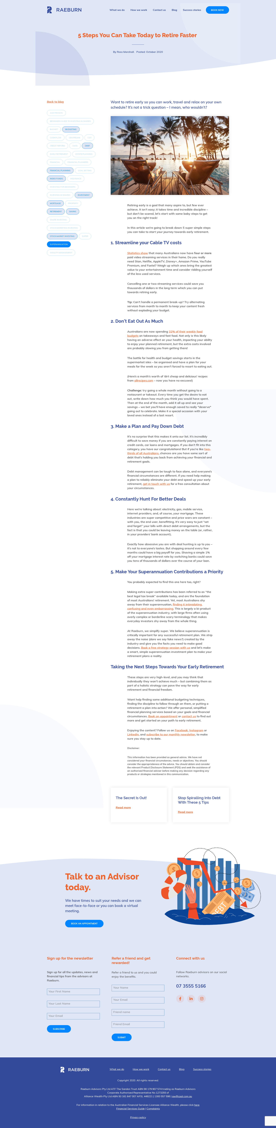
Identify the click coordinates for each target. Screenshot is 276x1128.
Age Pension (56, 113)
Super (85, 236)
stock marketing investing (64, 228)
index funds (56, 179)
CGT (89, 138)
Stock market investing (62, 236)
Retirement (56, 212)
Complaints (153, 1109)
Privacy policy (138, 1117)
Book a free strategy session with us (165, 648)
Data (75, 146)
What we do (117, 10)
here (196, 1105)
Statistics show (137, 253)
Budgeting (71, 129)
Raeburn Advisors (64, 9)
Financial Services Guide (130, 1109)
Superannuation (59, 244)
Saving (72, 212)
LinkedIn (133, 734)
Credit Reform (57, 146)
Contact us (159, 10)
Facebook (181, 730)
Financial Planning (60, 171)
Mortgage (55, 203)
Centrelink (74, 138)
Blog (174, 10)
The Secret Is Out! (131, 798)
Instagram (196, 730)
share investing (58, 220)
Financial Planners (78, 162)
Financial (55, 162)
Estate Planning (83, 154)
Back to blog (55, 102)
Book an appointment (162, 716)
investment (84, 195)
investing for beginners (62, 187)
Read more (123, 807)
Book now (217, 10)
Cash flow (55, 138)
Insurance (75, 179)
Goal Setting (85, 171)
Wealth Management (61, 253)
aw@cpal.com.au (182, 1096)
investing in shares (60, 195)
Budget (54, 129)
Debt (87, 146)
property (73, 203)
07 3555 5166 (191, 986)
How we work (138, 10)
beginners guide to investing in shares (70, 121)
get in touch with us (156, 484)
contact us (189, 716)
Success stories (192, 10)
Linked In (191, 999)
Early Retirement (59, 154)
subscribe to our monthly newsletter (170, 734)
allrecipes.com (143, 380)
